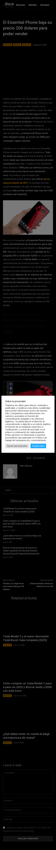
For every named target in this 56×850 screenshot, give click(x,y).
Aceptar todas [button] (38, 446)
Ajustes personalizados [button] (17, 446)
